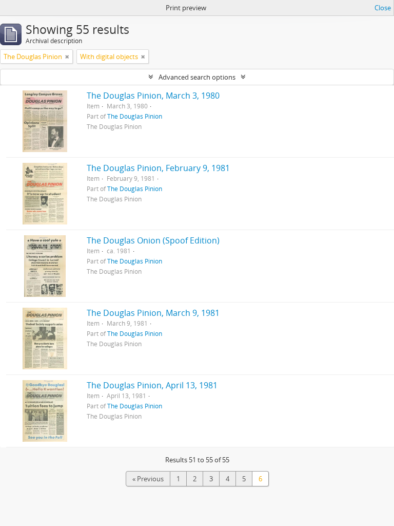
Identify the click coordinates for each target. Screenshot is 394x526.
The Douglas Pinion (134, 116)
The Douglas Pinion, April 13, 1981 (152, 385)
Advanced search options (197, 77)
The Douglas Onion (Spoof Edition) (153, 240)
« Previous (148, 478)
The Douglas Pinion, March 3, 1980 (153, 95)
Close (383, 7)
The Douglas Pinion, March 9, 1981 (153, 312)
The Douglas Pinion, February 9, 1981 (158, 168)
